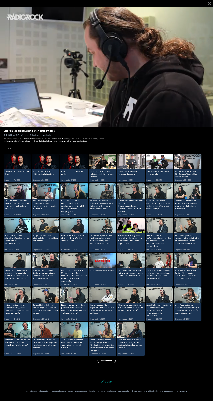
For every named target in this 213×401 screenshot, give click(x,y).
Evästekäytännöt (151, 391)
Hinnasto (101, 391)
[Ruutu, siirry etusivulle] (106, 381)
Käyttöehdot (31, 391)
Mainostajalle (123, 391)
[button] (106, 67)
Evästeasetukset (166, 391)
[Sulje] (209, 3)
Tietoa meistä (181, 391)
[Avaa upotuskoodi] (209, 9)
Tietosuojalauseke (58, 391)
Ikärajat (92, 391)
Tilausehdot (44, 391)
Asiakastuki (111, 391)
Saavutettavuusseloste (77, 391)
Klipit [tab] (10, 148)
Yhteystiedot (136, 391)
